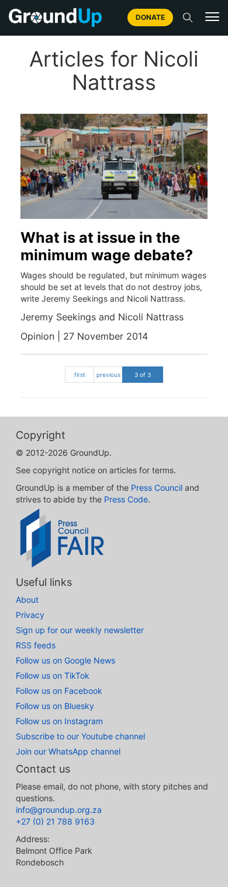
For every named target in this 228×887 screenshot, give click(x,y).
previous (108, 374)
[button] (212, 17)
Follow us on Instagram (59, 721)
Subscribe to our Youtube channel (80, 736)
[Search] (187, 17)
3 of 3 (142, 374)
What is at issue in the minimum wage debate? (106, 246)
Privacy (30, 615)
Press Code (126, 499)
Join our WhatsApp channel (68, 751)
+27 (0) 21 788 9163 (55, 821)
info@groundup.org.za (59, 810)
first (79, 374)
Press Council (156, 488)
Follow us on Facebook (59, 691)
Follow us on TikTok (52, 675)
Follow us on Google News (65, 660)
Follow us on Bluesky (55, 706)
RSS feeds (36, 645)
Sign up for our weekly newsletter (80, 630)
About (27, 600)
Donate (150, 17)
